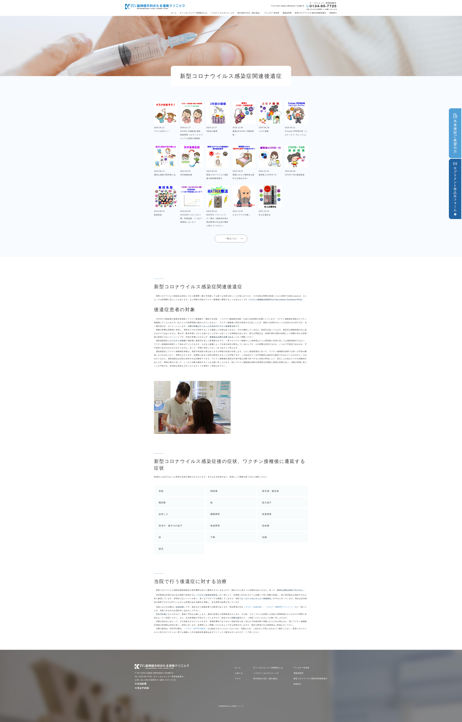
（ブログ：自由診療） (253, 607)
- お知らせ (238, 673)
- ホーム (237, 668)
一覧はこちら (231, 238)
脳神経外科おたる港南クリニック (232, 706)
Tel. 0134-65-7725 (143, 677)
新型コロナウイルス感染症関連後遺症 (310, 13)
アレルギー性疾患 (271, 13)
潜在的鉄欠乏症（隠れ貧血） (249, 13)
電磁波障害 (287, 13)
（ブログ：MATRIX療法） (195, 629)
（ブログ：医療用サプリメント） (280, 607)
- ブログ (237, 678)
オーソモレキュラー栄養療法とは (193, 13)
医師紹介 (333, 13)
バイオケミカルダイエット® (222, 13)
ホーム (173, 13)
